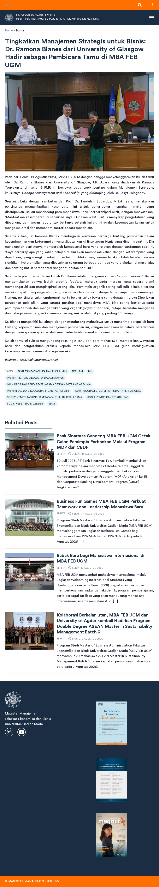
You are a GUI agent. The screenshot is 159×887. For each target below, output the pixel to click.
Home (9, 30)
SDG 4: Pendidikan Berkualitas (107, 397)
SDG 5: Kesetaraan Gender (25, 403)
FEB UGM (77, 371)
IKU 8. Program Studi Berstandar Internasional (108, 391)
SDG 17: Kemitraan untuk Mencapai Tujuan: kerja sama (44, 397)
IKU (90, 371)
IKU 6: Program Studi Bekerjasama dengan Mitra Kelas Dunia (49, 384)
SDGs (52, 403)
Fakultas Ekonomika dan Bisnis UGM (42, 371)
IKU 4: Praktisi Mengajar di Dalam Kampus (35, 378)
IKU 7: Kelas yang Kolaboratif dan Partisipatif (38, 391)
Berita (20, 30)
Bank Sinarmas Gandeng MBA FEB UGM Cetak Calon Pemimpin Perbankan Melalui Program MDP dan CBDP (103, 442)
